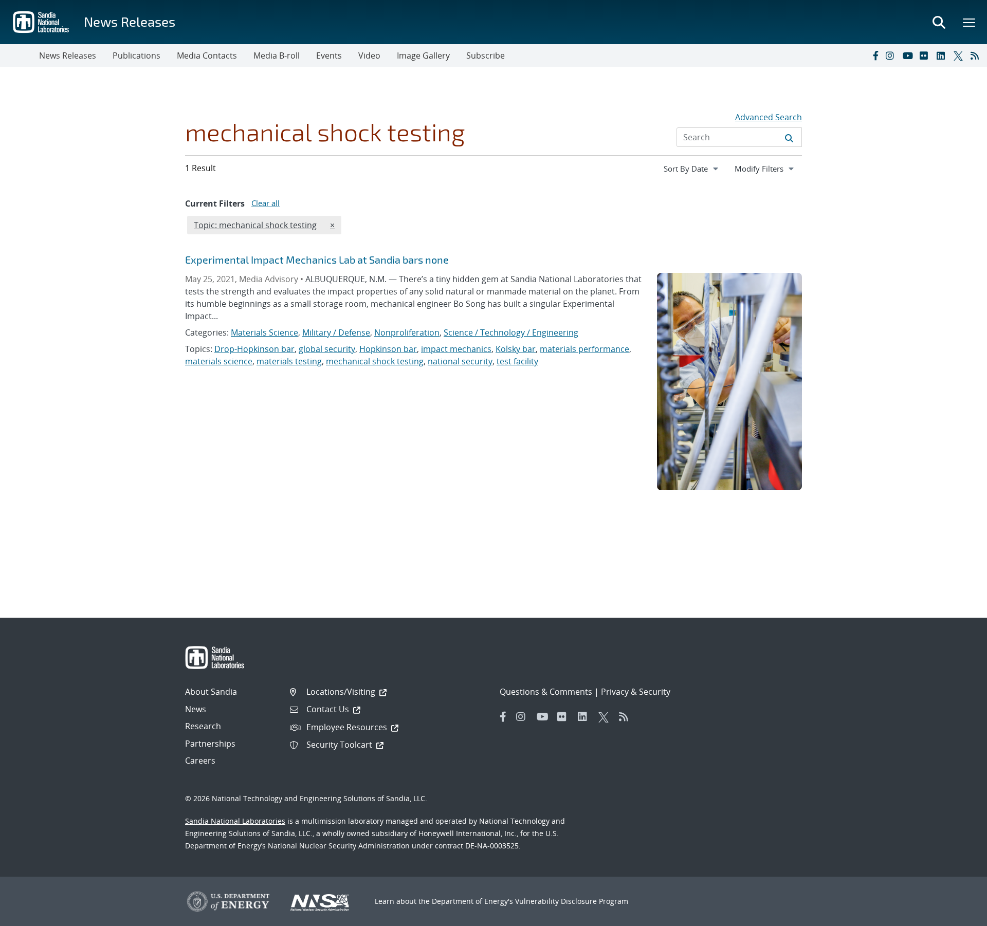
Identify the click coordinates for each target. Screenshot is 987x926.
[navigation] (691, 168)
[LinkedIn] (943, 55)
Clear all (265, 203)
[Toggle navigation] (19, 55)
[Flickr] (926, 55)
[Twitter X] (960, 55)
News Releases (129, 21)
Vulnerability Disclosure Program (571, 901)
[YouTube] (909, 55)
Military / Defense (336, 332)
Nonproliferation (407, 332)
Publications (136, 55)
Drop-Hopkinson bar (254, 349)
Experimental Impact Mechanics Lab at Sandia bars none (317, 259)
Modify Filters (768, 168)
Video (369, 55)
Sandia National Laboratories (235, 821)
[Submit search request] (789, 137)
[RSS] (977, 55)
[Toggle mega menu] (969, 22)
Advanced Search (768, 117)
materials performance (584, 349)
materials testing (289, 361)
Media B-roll (276, 55)
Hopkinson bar (388, 349)
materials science (218, 361)
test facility (517, 361)
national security (460, 361)
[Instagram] (892, 55)
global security (327, 349)
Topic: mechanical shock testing (255, 225)
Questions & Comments (546, 691)
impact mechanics (456, 349)
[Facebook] (875, 55)
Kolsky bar (516, 349)
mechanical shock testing (375, 361)
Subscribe (485, 55)
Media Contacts (207, 55)
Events (329, 55)
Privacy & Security (635, 691)
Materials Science (264, 332)
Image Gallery (423, 55)
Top (956, 914)
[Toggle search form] (938, 22)
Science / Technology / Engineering (511, 332)
